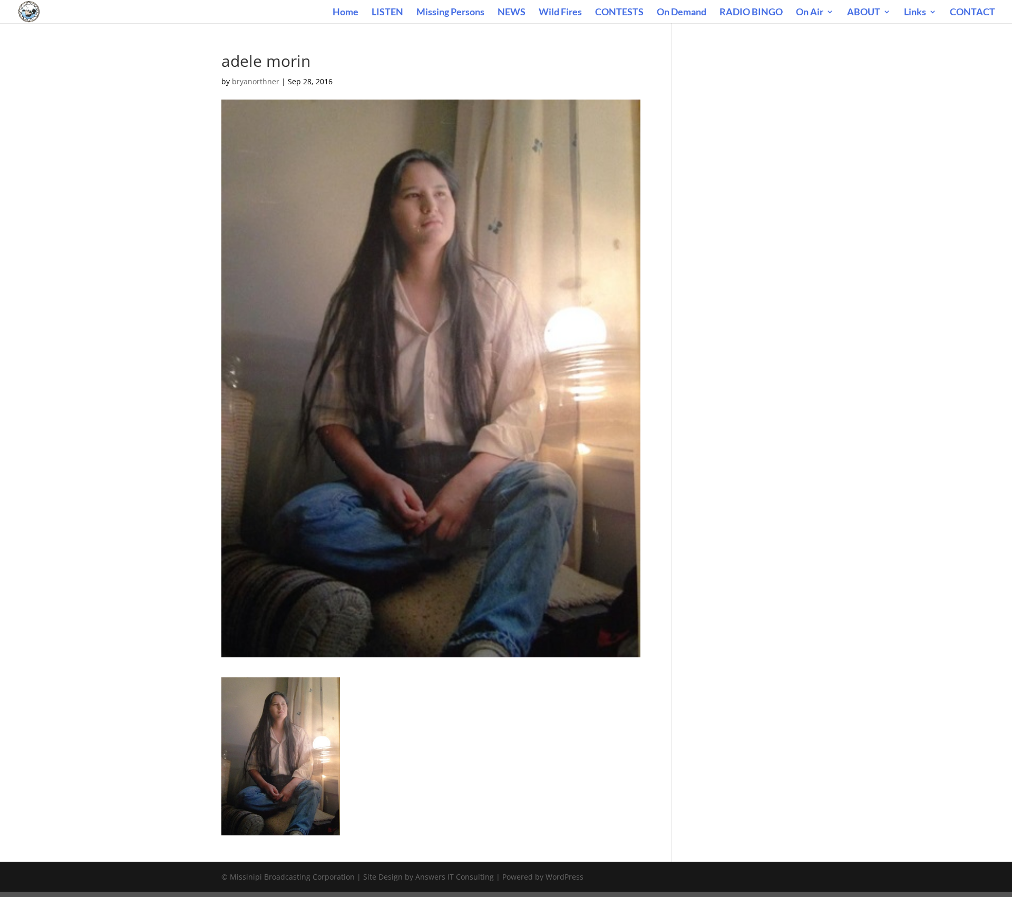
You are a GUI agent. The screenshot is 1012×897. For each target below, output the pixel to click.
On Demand (681, 12)
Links (915, 12)
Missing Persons (450, 12)
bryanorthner (255, 81)
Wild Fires (560, 12)
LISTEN (387, 12)
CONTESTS (619, 12)
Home (345, 12)
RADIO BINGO (751, 12)
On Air (809, 12)
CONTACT (972, 12)
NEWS (512, 12)
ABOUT (863, 12)
